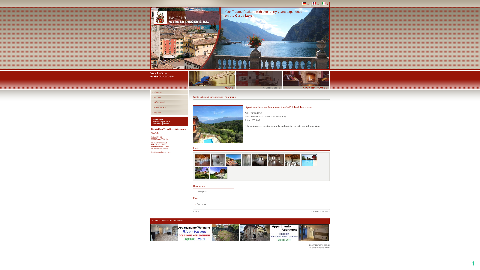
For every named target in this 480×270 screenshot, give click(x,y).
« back (196, 211)
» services (156, 97)
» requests (156, 112)
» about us (156, 92)
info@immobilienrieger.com (161, 152)
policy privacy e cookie (319, 245)
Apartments (271, 87)
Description (202, 192)
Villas (228, 87)
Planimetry (201, 204)
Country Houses (315, 87)
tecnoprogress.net (323, 247)
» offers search (158, 102)
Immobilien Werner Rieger (187, 18)
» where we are (159, 107)
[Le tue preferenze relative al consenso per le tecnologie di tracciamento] (473, 263)
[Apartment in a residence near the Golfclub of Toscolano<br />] (202, 160)
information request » (320, 211)
